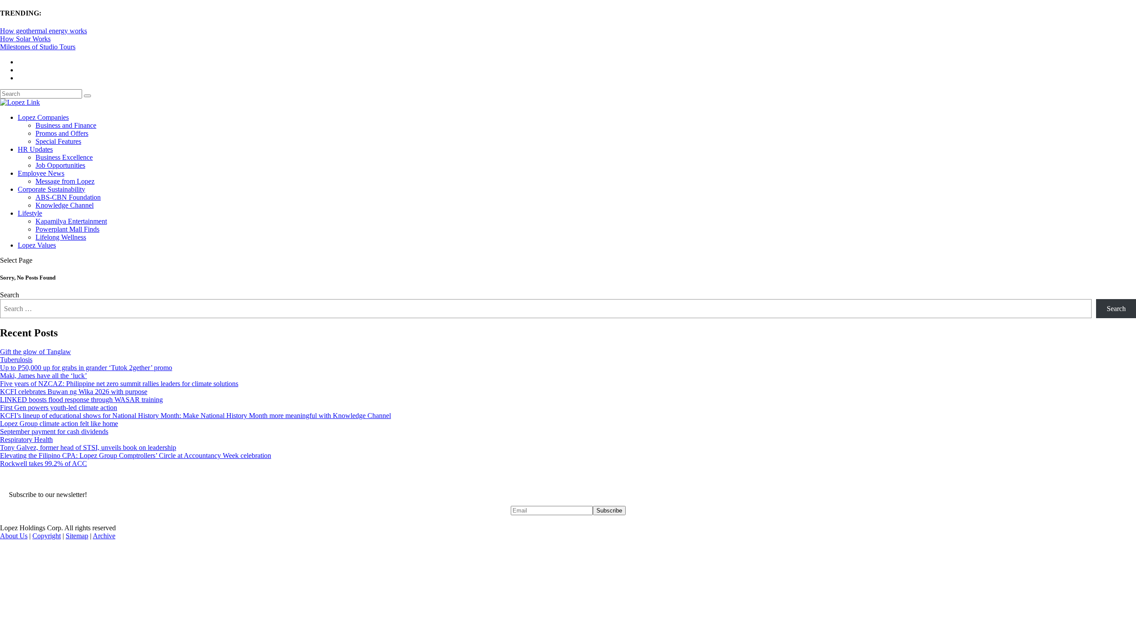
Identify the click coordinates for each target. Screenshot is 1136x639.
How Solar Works (25, 39)
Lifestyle (30, 213)
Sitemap (77, 536)
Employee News (41, 173)
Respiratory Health (26, 439)
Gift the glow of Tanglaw (35, 351)
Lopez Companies (43, 117)
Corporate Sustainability (51, 189)
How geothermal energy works (43, 31)
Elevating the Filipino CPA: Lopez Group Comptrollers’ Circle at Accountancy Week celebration (135, 455)
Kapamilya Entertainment (71, 221)
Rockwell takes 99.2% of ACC (43, 463)
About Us (14, 536)
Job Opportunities (60, 165)
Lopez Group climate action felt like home (59, 423)
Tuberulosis (16, 359)
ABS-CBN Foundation (68, 197)
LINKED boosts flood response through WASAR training (81, 399)
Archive (104, 536)
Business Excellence (64, 157)
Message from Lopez (65, 181)
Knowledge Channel (65, 205)
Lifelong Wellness (61, 237)
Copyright (46, 536)
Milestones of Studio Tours (37, 47)
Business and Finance (66, 125)
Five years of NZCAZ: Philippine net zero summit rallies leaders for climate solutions (119, 383)
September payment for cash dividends (54, 431)
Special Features (58, 141)
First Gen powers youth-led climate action (58, 407)
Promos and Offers (62, 133)
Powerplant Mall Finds (67, 229)
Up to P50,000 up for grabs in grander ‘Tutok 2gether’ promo (86, 367)
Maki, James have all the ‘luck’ (43, 375)
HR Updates (35, 149)
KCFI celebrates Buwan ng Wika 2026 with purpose (73, 391)
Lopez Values (37, 245)
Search (9, 295)
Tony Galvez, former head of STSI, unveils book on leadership (88, 447)
